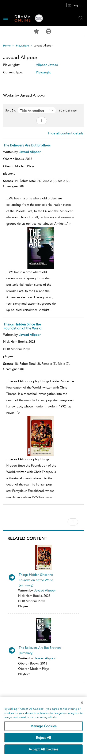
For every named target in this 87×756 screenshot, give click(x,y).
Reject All (43, 738)
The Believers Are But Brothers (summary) (40, 650)
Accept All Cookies (43, 749)
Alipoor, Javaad (47, 65)
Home (7, 45)
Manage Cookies (43, 726)
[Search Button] (81, 18)
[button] (49, 31)
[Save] (36, 31)
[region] (43, 726)
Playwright (22, 45)
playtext (9, 173)
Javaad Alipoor (45, 590)
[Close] (82, 702)
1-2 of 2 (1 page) (68, 110)
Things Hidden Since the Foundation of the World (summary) (36, 580)
